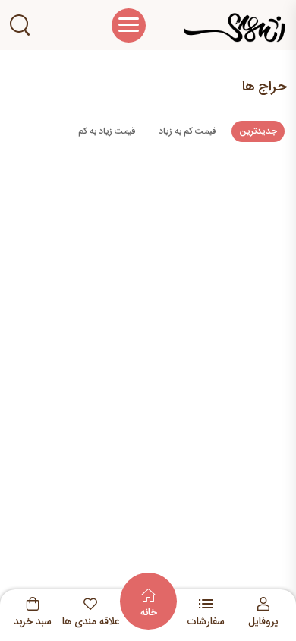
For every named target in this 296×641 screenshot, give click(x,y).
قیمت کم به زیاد (187, 131)
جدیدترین (258, 131)
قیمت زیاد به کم (106, 131)
